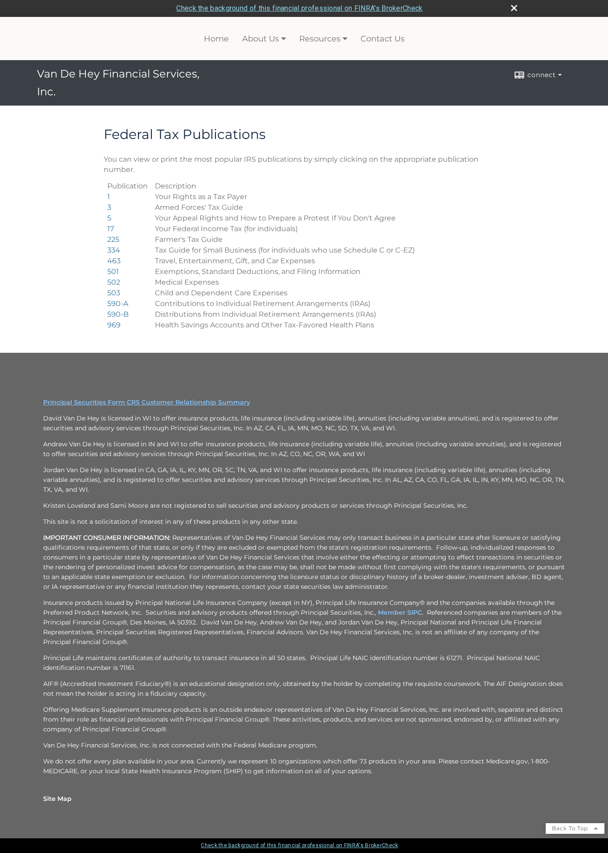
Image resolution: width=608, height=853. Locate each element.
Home (216, 39)
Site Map (57, 799)
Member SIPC (400, 612)
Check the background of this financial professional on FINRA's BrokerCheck (299, 8)
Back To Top (571, 828)
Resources (319, 39)
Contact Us (383, 39)
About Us (260, 39)
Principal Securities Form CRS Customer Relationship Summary (146, 402)
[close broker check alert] (514, 8)
